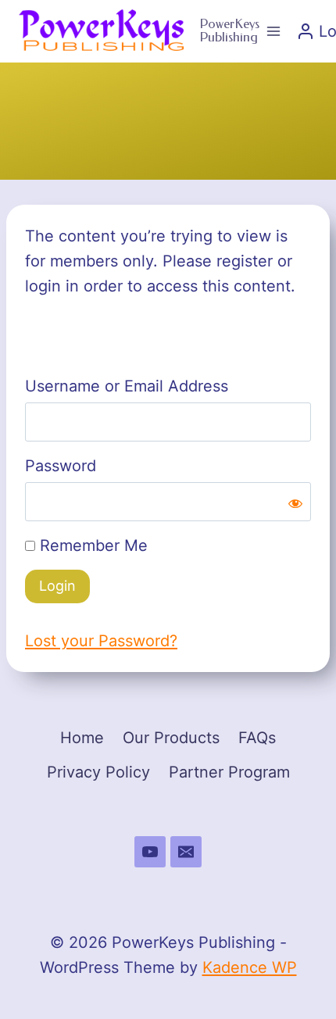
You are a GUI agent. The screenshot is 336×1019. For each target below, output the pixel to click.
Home (82, 737)
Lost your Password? (101, 640)
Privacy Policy (98, 772)
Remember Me (91, 545)
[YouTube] (150, 851)
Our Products (171, 737)
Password (60, 465)
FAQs (257, 737)
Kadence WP (249, 967)
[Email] (186, 851)
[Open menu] (273, 31)
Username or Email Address (126, 386)
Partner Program (229, 772)
